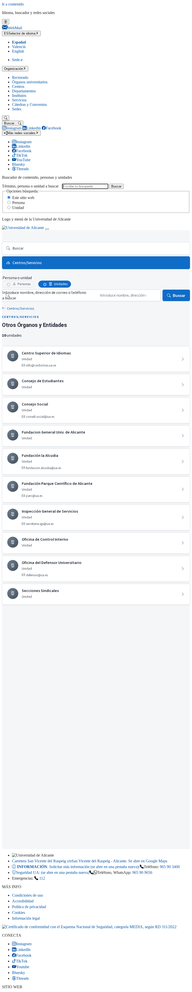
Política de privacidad (29, 907)
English (18, 51)
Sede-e (17, 60)
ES (20, 33)
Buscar (116, 186)
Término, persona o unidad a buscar (30, 186)
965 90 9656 (142, 872)
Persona (18, 203)
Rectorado (20, 77)
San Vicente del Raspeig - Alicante (89, 861)
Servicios (19, 100)
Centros (18, 86)
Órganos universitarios (30, 82)
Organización (13, 69)
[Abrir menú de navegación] (47, 229)
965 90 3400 (170, 867)
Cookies (18, 912)
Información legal (26, 918)
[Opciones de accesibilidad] (5, 21)
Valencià (19, 47)
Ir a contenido (13, 4)
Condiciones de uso (27, 895)
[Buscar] (5, 118)
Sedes (16, 109)
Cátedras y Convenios (29, 104)
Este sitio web (23, 197)
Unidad (18, 208)
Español (19, 42)
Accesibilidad (23, 901)
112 (42, 878)
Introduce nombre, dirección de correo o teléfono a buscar (44, 295)
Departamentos (24, 91)
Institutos (19, 95)
